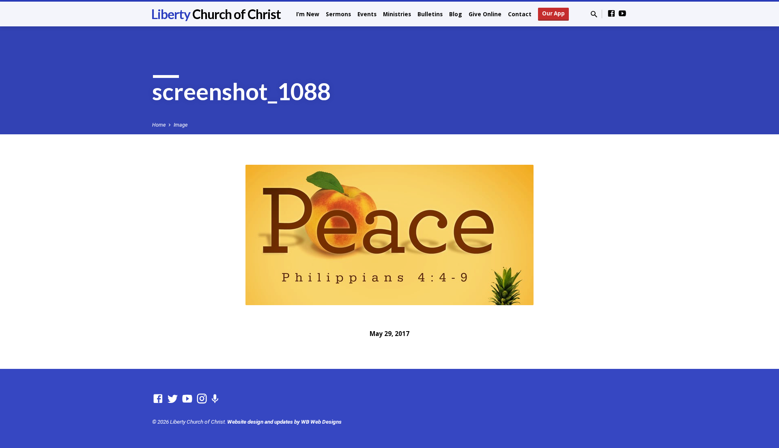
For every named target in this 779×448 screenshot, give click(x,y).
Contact (520, 14)
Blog (455, 14)
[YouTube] (622, 14)
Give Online (485, 14)
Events (367, 14)
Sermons (338, 14)
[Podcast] (214, 399)
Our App (553, 13)
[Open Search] (594, 14)
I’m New (307, 14)
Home (159, 125)
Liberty (216, 14)
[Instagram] (202, 399)
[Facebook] (611, 14)
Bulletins (430, 14)
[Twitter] (173, 399)
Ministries (397, 14)
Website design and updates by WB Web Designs (284, 421)
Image (180, 125)
